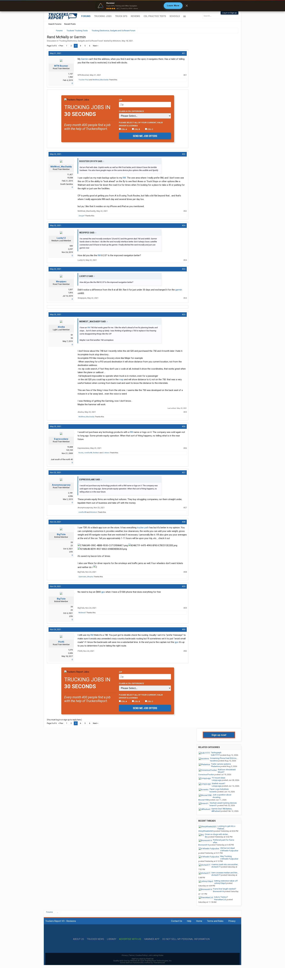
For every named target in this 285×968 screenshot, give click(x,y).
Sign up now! (219, 734)
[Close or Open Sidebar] (230, 30)
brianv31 (213, 805)
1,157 (70, 74)
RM (124, 177)
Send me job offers (145, 136)
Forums (86, 16)
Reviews (135, 16)
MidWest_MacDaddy (101, 80)
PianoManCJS (220, 899)
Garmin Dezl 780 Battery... (222, 809)
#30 (183, 629)
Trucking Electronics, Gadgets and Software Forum (81, 41)
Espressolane (61, 439)
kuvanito (213, 792)
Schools (175, 16)
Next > (95, 46)
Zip (120, 100)
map (121, 379)
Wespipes (61, 281)
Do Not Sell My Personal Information (186, 939)
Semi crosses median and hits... (225, 873)
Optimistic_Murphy (86, 577)
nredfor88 (88, 453)
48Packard (215, 811)
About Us (78, 939)
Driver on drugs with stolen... (217, 834)
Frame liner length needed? (224, 889)
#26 (183, 426)
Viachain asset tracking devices (223, 803)
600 (71, 246)
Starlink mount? (218, 783)
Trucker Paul (84, 80)
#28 (183, 522)
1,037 (70, 289)
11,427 (70, 174)
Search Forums (54, 24)
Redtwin (96, 453)
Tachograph (216, 752)
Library (111, 939)
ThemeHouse (159, 962)
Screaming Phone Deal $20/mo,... (224, 758)
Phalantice (215, 766)
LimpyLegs (216, 780)
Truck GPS (121, 16)
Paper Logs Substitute (219, 789)
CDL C (150, 129)
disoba (61, 327)
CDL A (124, 129)
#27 (183, 472)
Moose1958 (203, 800)
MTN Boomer (61, 66)
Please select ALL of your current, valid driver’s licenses (141, 124)
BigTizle (61, 534)
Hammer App (151, 939)
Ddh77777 (215, 755)
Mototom (117, 41)
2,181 (70, 493)
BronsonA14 (203, 845)
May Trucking (226, 856)
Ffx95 (61, 642)
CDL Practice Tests (155, 16)
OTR (71, 552)
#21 (183, 53)
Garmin (84, 59)
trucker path (143, 527)
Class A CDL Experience (131, 111)
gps (103, 592)
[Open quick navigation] (234, 30)
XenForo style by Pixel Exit (142, 959)
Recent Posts (70, 24)
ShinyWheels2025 (205, 831)
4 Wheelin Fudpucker (229, 851)
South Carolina (66, 184)
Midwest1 (82, 613)
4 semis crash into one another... (225, 864)
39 (72, 542)
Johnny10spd (220, 883)
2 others (106, 453)
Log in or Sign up (229, 13)
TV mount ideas (218, 778)
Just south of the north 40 (62, 459)
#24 (183, 225)
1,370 (70, 650)
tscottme (214, 761)
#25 (183, 314)
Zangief (82, 216)
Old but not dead (227, 848)
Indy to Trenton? (221, 897)
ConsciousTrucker (206, 774)
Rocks (81, 453)
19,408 (70, 447)
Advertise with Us (130, 939)
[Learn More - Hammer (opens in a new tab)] (142, 5)
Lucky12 (61, 238)
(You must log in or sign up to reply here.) (64, 720)
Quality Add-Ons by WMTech (142, 961)
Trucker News (95, 939)
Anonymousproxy (61, 485)
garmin (178, 289)
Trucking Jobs (102, 16)
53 (72, 335)
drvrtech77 (215, 867)
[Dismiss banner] (186, 5)
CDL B (137, 129)
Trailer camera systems (221, 764)
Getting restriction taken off (226, 881)
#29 (183, 586)
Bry (206, 837)
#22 (183, 154)
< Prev (60, 46)
